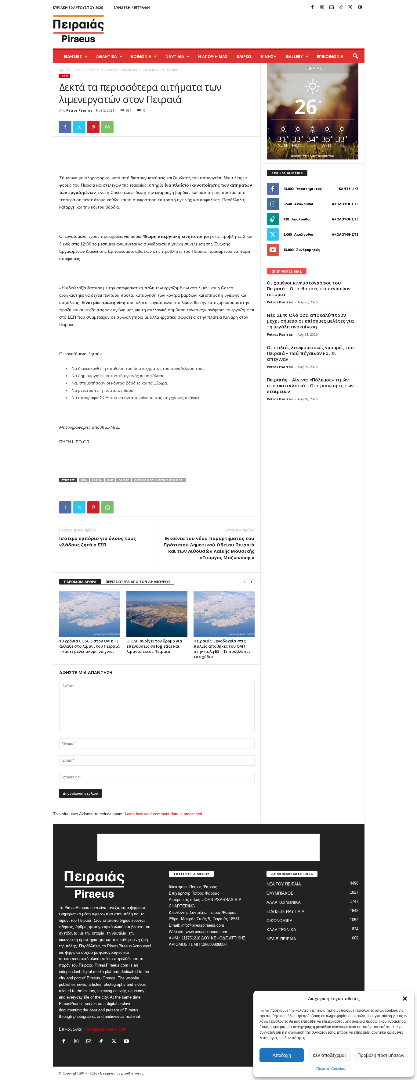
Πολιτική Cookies (330, 1069)
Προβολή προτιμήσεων (380, 1055)
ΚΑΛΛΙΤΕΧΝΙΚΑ (281, 930)
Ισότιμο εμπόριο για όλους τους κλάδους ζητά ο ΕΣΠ (97, 541)
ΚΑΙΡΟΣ (244, 56)
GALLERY (294, 56)
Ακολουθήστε (345, 204)
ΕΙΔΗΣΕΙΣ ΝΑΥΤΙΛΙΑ (285, 911)
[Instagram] (322, 7)
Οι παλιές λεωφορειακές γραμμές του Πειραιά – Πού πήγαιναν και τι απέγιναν (310, 353)
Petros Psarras (79, 110)
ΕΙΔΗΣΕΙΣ (73, 56)
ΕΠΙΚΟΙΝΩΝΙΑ (330, 56)
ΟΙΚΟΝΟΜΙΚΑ (279, 920)
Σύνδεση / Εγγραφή (132, 7)
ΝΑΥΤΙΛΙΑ (174, 56)
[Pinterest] (93, 127)
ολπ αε (123, 480)
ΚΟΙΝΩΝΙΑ (141, 56)
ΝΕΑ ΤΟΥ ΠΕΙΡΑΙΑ (284, 884)
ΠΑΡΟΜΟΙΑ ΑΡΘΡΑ (80, 581)
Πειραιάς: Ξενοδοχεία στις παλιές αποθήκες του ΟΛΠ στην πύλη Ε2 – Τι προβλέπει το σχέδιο (222, 648)
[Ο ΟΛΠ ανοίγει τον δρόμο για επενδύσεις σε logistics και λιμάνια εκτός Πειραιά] (156, 614)
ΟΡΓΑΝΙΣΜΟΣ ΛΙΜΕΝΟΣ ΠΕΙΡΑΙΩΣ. (159, 480)
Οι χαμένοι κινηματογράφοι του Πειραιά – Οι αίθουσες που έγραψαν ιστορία (308, 288)
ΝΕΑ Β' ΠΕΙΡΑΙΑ (281, 939)
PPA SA (97, 480)
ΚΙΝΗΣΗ (269, 56)
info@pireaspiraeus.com (105, 1029)
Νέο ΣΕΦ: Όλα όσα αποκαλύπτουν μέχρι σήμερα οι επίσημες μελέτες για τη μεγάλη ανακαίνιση (310, 321)
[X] (350, 7)
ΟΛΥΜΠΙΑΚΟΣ (280, 893)
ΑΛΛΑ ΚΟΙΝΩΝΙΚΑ (284, 902)
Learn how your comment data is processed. (164, 814)
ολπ (110, 480)
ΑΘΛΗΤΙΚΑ (106, 56)
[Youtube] (360, 7)
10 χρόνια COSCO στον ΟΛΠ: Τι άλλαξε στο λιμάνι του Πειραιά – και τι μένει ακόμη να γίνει (89, 646)
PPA (84, 480)
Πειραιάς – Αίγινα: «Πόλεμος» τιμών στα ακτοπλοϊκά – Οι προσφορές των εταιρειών (310, 385)
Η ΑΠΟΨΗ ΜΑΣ (213, 56)
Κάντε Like (348, 188)
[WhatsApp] (107, 127)
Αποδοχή (282, 1055)
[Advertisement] (253, 28)
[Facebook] (312, 7)
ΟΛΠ (78, 70)
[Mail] (331, 7)
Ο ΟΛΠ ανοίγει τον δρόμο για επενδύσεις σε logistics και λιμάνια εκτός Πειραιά (154, 646)
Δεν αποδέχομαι (329, 1055)
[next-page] (251, 582)
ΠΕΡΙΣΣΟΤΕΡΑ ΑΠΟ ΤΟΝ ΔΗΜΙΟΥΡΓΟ (138, 581)
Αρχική (64, 70)
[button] (405, 999)
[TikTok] (341, 7)
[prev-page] (244, 582)
